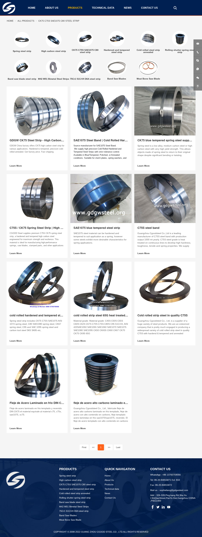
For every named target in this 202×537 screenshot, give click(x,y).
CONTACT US (149, 7)
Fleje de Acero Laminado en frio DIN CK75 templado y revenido (52, 403)
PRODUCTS (75, 7)
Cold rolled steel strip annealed (74, 493)
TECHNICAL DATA (103, 7)
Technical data (112, 489)
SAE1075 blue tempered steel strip (97, 228)
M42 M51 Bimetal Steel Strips (74, 506)
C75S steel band (148, 228)
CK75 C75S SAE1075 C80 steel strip (58, 21)
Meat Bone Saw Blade (70, 520)
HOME (32, 7)
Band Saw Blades (68, 515)
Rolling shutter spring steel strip (75, 497)
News (107, 493)
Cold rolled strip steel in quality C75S (162, 315)
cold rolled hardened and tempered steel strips (41, 315)
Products (109, 484)
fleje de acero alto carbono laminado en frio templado (110, 403)
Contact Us (110, 497)
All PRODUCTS (26, 21)
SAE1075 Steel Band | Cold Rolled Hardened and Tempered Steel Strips (122, 140)
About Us (109, 480)
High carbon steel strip (70, 480)
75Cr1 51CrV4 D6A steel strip (74, 511)
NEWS (128, 7)
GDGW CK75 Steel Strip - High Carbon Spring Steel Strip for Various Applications (64, 140)
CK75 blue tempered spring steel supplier (165, 140)
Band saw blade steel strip (72, 502)
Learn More (16, 165)
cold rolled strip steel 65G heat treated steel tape (106, 315)
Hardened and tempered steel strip (76, 489)
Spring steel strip (67, 475)
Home (10, 21)
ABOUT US (51, 7)
